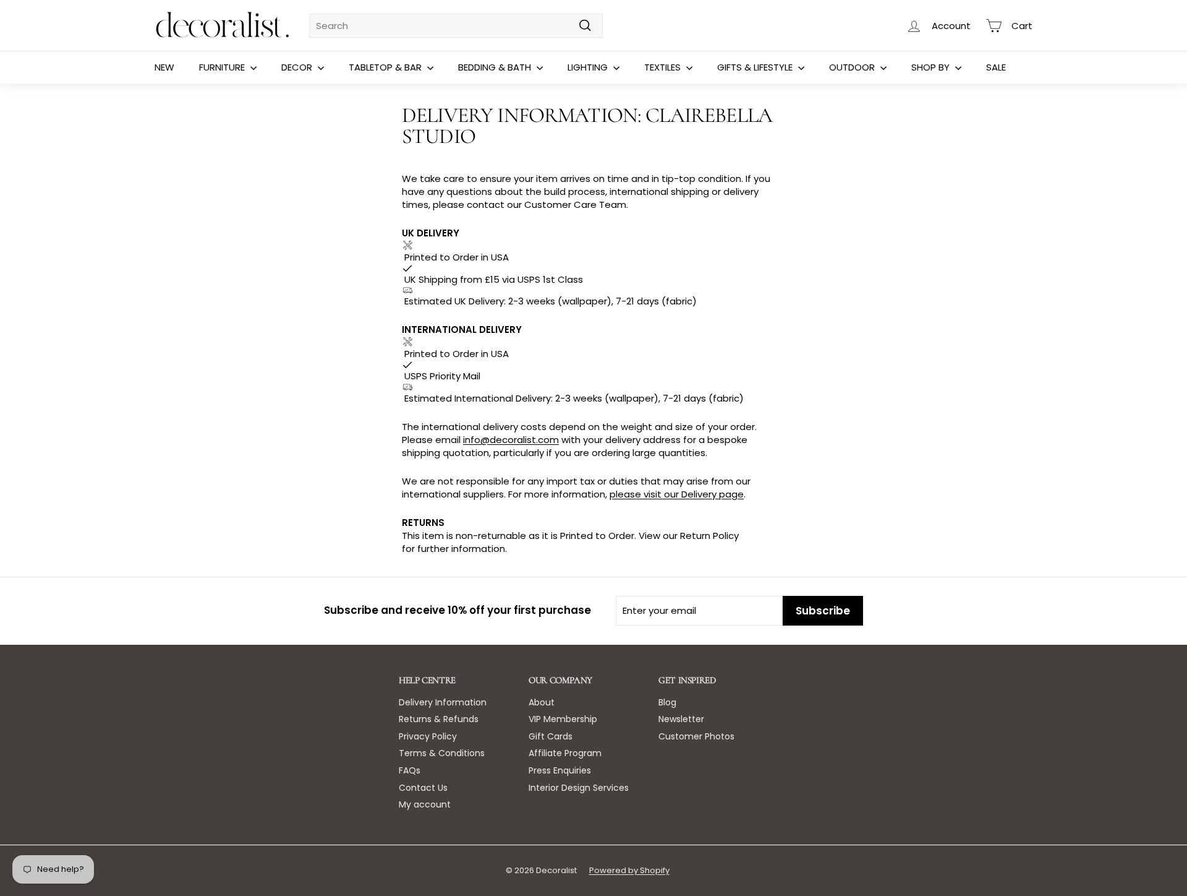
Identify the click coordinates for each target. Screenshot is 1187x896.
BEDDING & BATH (496, 67)
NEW (164, 67)
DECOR (298, 67)
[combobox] (456, 26)
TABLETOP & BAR (386, 67)
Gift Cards (550, 736)
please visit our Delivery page (677, 494)
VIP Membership (563, 719)
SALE (996, 67)
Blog (667, 702)
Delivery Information (443, 702)
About (542, 702)
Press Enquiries (560, 770)
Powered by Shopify (629, 870)
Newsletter (681, 719)
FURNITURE (223, 67)
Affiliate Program (565, 753)
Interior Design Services (579, 788)
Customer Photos (696, 736)
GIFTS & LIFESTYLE (756, 67)
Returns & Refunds (439, 719)
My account (425, 804)
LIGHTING (589, 67)
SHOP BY (931, 67)
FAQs (409, 770)
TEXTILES (663, 67)
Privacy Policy (428, 736)
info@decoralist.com (511, 439)
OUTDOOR (853, 67)
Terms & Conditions (442, 753)
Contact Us (423, 788)
